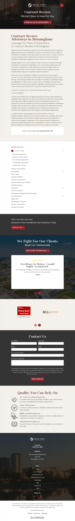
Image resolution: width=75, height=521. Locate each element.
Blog (37, 483)
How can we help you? (17, 358)
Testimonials (37, 480)
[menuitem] (36, 150)
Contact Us (37, 485)
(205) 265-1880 (37, 447)
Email (39, 347)
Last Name (41, 341)
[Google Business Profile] (34, 496)
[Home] (37, 5)
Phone (13, 347)
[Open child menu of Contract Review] (63, 151)
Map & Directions (37, 461)
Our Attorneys (37, 472)
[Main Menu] (12, 5)
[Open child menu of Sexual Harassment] (63, 196)
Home (37, 469)
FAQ (37, 488)
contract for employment (46, 59)
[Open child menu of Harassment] (63, 188)
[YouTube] (41, 496)
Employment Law (37, 474)
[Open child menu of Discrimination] (63, 171)
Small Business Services (37, 477)
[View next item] (39, 293)
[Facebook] (37, 496)
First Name (14, 341)
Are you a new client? (17, 353)
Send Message (37, 379)
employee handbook (44, 120)
